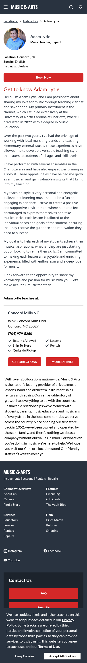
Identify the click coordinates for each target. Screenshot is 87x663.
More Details (62, 362)
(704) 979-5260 (20, 334)
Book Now (43, 77)
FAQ (43, 593)
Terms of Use (48, 646)
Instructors (30, 21)
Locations (11, 21)
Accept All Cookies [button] (62, 656)
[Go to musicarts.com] (24, 7)
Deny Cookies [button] (24, 656)
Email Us (43, 607)
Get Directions (24, 362)
